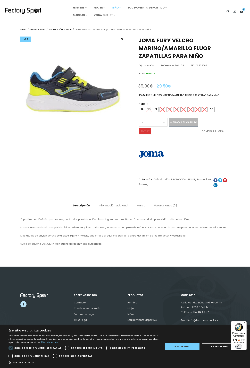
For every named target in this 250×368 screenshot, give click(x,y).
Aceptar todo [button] (182, 346)
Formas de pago (84, 314)
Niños (131, 314)
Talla (142, 104)
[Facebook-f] (23, 304)
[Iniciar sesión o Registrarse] (234, 11)
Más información (49, 342)
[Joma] (151, 154)
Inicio (23, 29)
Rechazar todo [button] (220, 346)
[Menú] (245, 323)
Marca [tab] (141, 205)
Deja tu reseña (146, 65)
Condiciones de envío (87, 308)
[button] (122, 39)
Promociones (37, 29)
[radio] (142, 109)
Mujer (131, 308)
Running (143, 184)
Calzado (158, 179)
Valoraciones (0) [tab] (165, 205)
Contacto (80, 302)
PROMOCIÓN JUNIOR (60, 29)
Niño (167, 179)
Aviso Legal (80, 320)
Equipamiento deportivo (142, 320)
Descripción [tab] (81, 205)
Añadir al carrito (185, 122)
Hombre (132, 302)
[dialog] (125, 346)
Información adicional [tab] (113, 205)
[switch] (238, 347)
